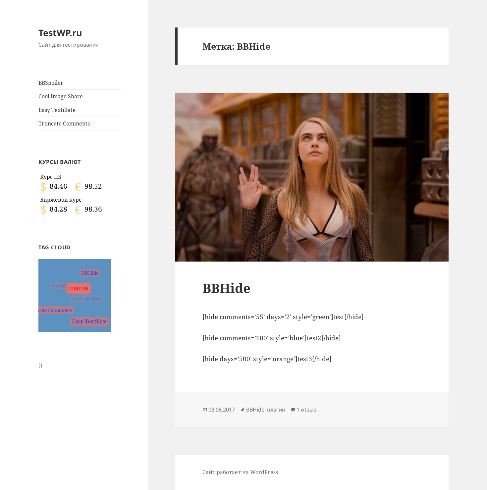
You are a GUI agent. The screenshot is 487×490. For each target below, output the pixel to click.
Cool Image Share (60, 96)
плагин (276, 409)
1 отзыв (306, 409)
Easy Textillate (57, 110)
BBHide (226, 288)
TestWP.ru (60, 32)
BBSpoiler (50, 82)
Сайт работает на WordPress (240, 472)
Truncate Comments (64, 123)
